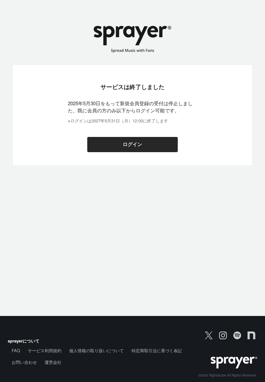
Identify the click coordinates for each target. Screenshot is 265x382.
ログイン (132, 144)
